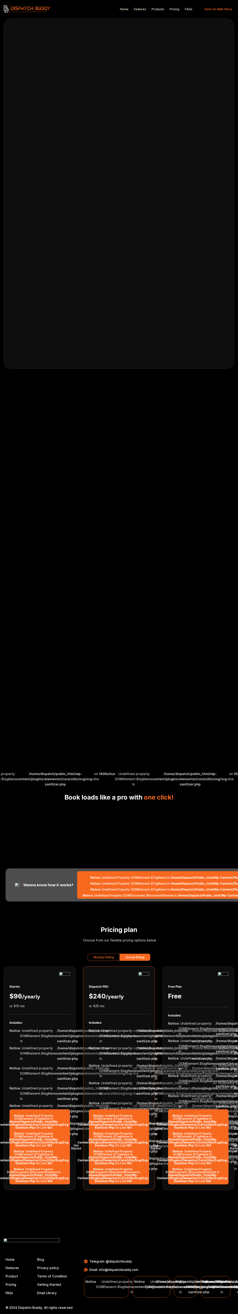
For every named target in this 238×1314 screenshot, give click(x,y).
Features (140, 9)
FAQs (188, 9)
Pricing (174, 9)
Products (158, 9)
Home (124, 9)
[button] (104, 957)
